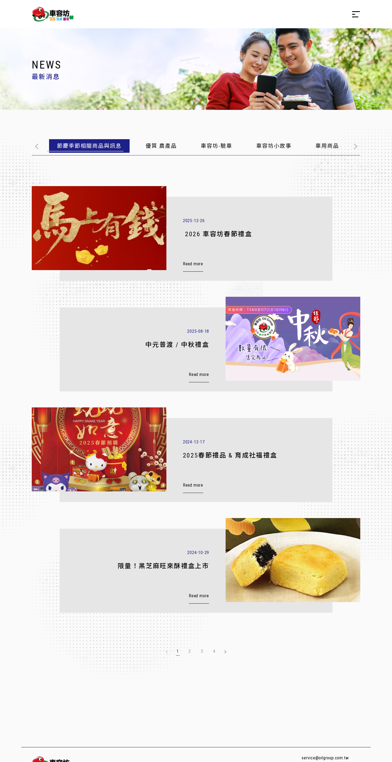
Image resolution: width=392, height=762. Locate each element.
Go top (362, 753)
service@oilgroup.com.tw (325, 757)
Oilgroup (53, 14)
